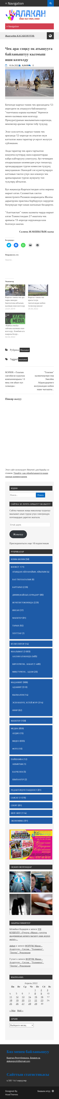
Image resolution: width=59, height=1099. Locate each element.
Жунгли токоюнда (22, 602)
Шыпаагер (18, 779)
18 (10, 1000)
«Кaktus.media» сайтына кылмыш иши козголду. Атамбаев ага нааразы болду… (15, 329)
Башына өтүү (44, 1091)
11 (10, 997)
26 (17, 1003)
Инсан (15, 610)
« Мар (12, 1010)
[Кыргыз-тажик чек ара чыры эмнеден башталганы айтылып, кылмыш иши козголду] (15, 290)
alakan (12, 945)
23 (42, 1000)
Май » (20, 1010)
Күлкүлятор (17, 643)
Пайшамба (17, 759)
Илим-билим (18, 559)
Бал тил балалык (21, 579)
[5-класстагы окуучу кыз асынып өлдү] (20, 905)
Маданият (16, 682)
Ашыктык (17, 764)
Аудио (15, 733)
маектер (17, 617)
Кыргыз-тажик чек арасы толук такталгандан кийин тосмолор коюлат (36, 301)
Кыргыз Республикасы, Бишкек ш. (23, 1057)
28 (29, 1003)
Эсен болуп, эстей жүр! (25, 702)
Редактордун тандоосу (24, 789)
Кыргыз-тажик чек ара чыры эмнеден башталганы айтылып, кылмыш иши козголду (15, 301)
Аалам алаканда (22, 656)
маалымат (23, 359)
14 (29, 997)
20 (23, 1000)
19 (17, 1000)
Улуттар (16, 633)
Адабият (17, 687)
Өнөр (15, 710)
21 (29, 1000)
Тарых (15, 625)
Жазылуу (18, 534)
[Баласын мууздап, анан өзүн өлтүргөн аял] (41, 905)
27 (23, 1003)
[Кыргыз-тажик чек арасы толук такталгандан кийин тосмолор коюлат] (38, 290)
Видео (15, 740)
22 (36, 1000)
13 (23, 997)
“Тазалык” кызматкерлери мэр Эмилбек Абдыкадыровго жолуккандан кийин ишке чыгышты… (44, 381)
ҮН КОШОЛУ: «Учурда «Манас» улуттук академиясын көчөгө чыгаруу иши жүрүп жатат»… (29, 934)
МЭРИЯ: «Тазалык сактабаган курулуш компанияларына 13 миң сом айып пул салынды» (15, 379)
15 (36, 997)
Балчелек (17, 771)
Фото (15, 748)
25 (10, 1003)
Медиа (14, 728)
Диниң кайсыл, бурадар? (25, 594)
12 (17, 997)
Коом (14, 566)
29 (36, 1003)
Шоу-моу (16, 813)
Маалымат (24, 349)
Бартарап (17, 587)
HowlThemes (11, 1094)
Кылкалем (18, 694)
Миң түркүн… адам (22, 671)
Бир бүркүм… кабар (22, 664)
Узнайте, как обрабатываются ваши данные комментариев (26, 474)
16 (42, 997)
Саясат (14, 797)
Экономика (17, 820)
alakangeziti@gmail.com (18, 1061)
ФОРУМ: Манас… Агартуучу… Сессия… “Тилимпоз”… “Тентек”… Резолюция (26, 949)
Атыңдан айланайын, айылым (29, 571)
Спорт (14, 805)
